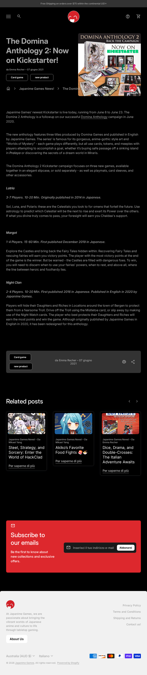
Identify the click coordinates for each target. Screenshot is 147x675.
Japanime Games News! (36, 89)
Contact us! (133, 624)
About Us (18, 640)
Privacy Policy (132, 605)
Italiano (46, 656)
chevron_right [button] (137, 401)
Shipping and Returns (127, 618)
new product (42, 77)
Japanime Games (24, 662)
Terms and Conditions (127, 611)
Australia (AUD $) (21, 656)
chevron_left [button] (129, 401)
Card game (17, 77)
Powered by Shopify (68, 662)
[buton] (21, 656)
